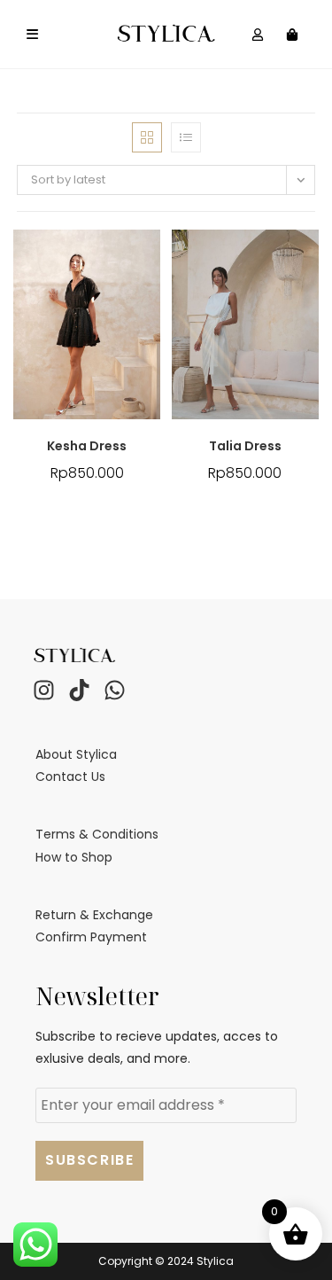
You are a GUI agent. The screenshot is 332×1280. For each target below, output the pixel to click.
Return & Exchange (94, 915)
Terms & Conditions (96, 834)
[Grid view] (147, 137)
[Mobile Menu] (33, 34)
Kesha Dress (87, 446)
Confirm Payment (91, 937)
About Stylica (76, 754)
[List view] (186, 137)
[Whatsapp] (114, 690)
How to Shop (73, 857)
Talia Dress (245, 446)
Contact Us (70, 776)
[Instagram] (43, 690)
